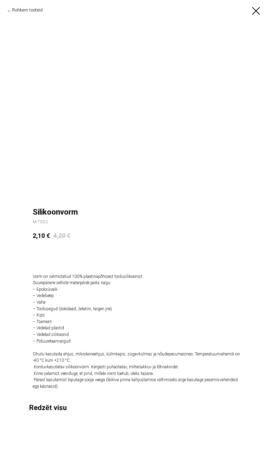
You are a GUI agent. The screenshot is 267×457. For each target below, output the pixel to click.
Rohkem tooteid (27, 10)
